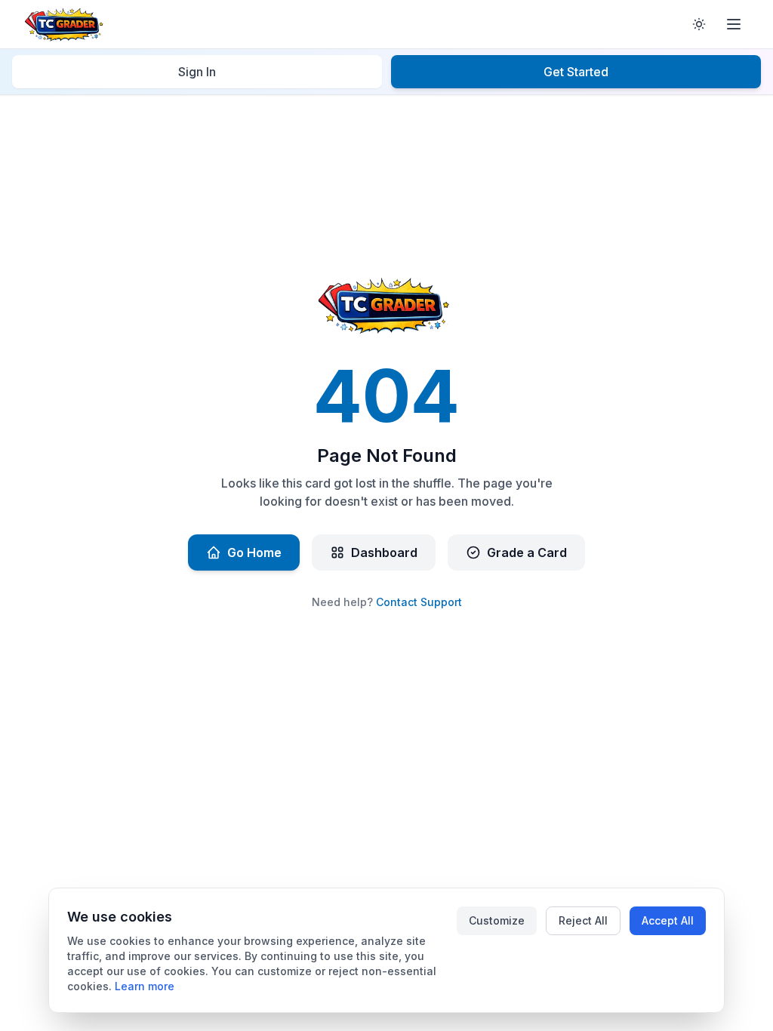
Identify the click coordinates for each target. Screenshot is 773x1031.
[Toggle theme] (699, 24)
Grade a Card (527, 552)
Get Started (576, 71)
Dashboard (384, 552)
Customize (497, 920)
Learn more (144, 986)
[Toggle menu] (734, 24)
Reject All (583, 920)
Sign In (197, 71)
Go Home (254, 552)
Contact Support (419, 602)
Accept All (668, 920)
